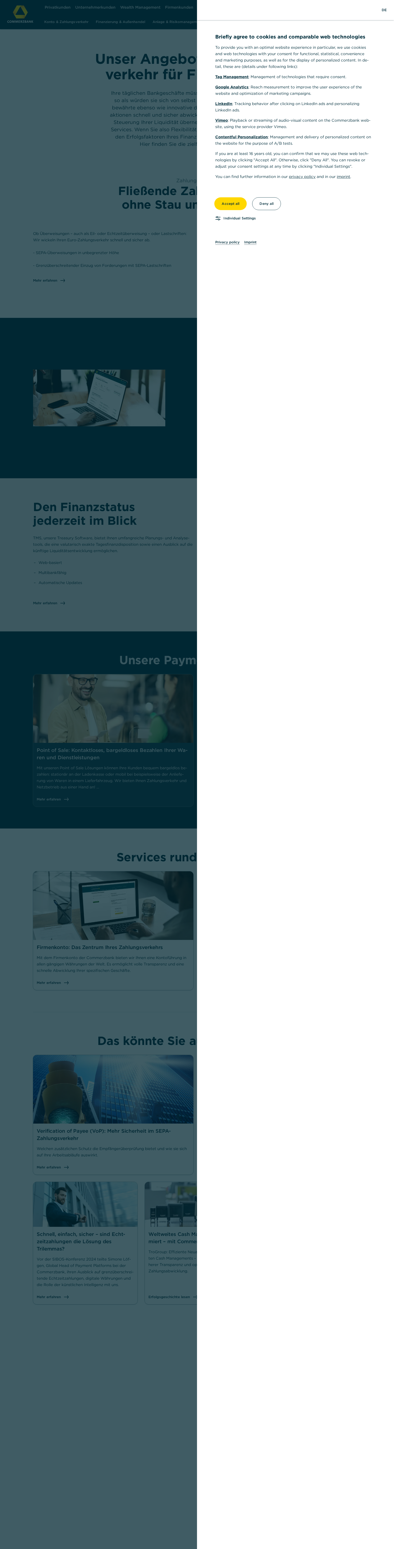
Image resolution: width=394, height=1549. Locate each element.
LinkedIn (223, 103)
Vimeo (221, 120)
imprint (343, 176)
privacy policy (302, 176)
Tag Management (232, 76)
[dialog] (197, 774)
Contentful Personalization (241, 136)
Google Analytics (232, 87)
